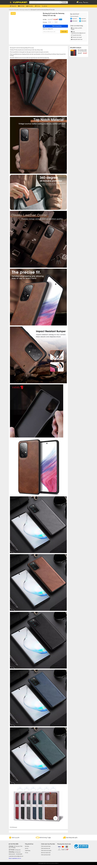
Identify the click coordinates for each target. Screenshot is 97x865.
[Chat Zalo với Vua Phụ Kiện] (80, 21)
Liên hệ (45, 6)
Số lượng (45, 22)
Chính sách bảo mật (45, 848)
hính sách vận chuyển (46, 850)
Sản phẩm (30, 6)
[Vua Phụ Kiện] (19, 2)
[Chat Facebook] (71, 19)
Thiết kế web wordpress (50, 863)
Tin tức (38, 6)
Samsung (22, 9)
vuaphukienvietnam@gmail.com (78, 33)
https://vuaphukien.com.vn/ (15, 858)
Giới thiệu (21, 6)
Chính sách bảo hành (45, 854)
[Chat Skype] (80, 19)
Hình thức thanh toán (45, 852)
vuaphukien (74, 18)
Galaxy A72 (27, 9)
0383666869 (74, 21)
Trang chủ (13, 6)
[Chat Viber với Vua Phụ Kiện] (71, 21)
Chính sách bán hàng (45, 846)
